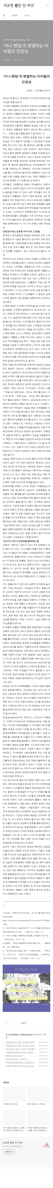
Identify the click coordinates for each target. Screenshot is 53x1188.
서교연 (27, 15)
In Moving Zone (26, 1034)
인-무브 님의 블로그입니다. (13, 1146)
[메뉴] (48, 5)
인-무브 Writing (12, 1034)
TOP (47, 1186)
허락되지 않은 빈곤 (14, 1055)
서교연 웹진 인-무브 (18, 5)
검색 (42, 5)
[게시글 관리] (14, 1023)
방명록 (14, 15)
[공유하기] (11, 1023)
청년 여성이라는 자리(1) (16, 1059)
